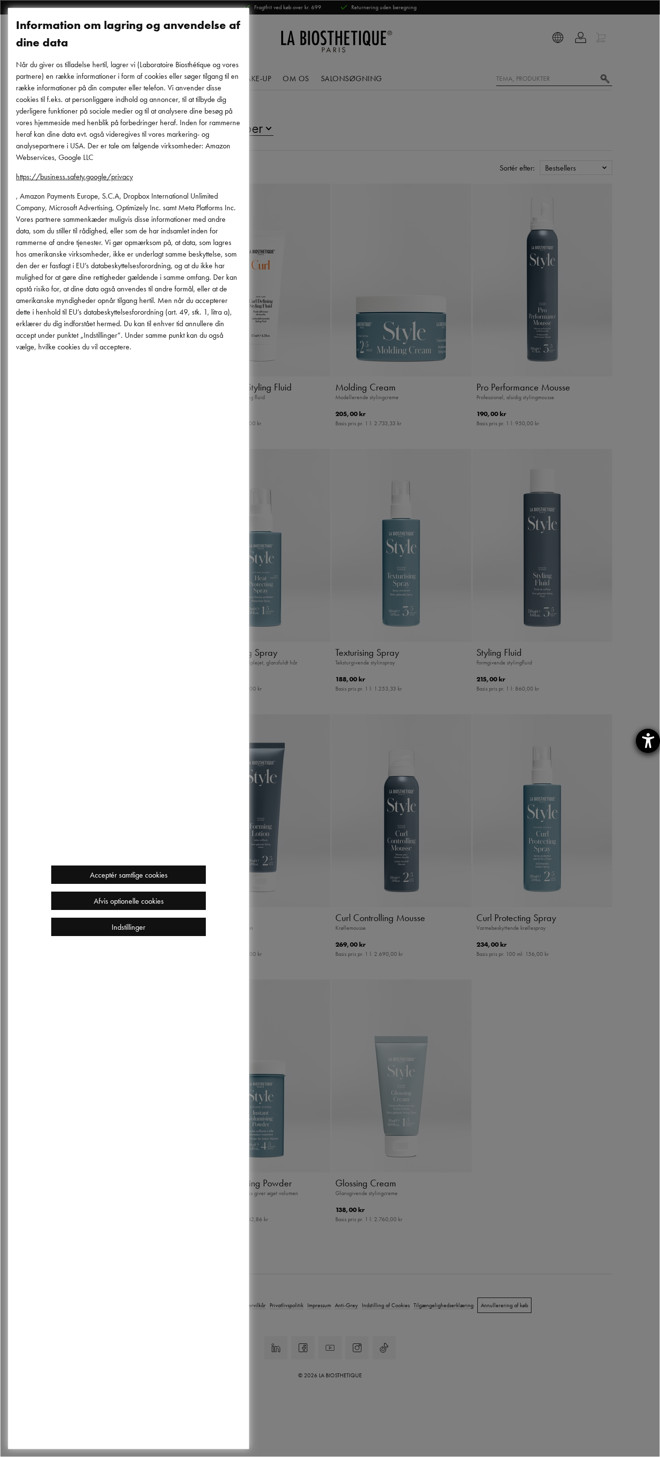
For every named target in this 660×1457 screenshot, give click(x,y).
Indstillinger (128, 927)
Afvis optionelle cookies (129, 901)
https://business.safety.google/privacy (74, 176)
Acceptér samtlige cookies (129, 875)
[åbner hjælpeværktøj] (648, 741)
